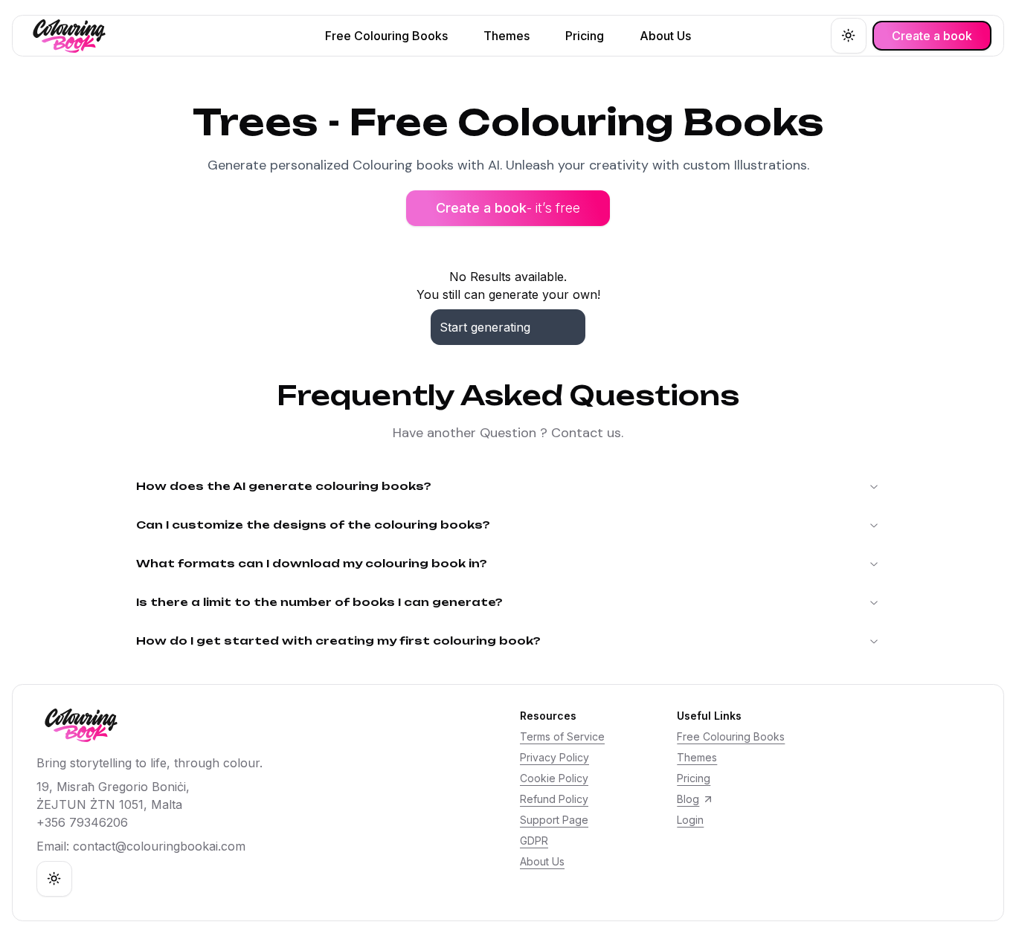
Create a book (508, 208)
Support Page (554, 819)
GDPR (534, 840)
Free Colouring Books (731, 736)
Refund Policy (554, 799)
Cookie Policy (554, 778)
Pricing (693, 778)
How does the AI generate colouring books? (283, 486)
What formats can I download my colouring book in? (311, 563)
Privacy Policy (554, 757)
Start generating (485, 327)
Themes (697, 757)
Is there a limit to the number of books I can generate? (319, 602)
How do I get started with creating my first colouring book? (338, 640)
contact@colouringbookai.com (159, 846)
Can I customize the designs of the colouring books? (313, 524)
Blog (688, 799)
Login (690, 819)
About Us (542, 861)
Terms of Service (562, 736)
